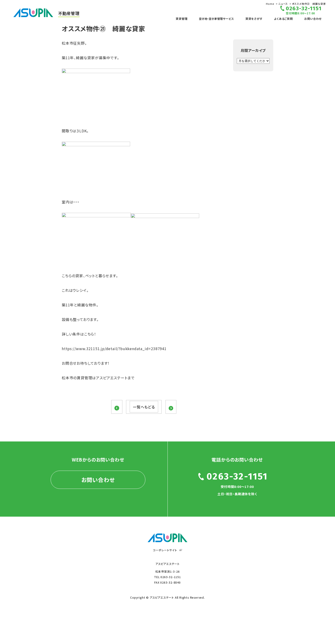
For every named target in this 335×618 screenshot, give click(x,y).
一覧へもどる (144, 407)
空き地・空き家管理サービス (216, 19)
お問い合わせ (313, 19)
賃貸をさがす (254, 19)
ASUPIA (167, 537)
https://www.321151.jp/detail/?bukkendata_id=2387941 (114, 348)
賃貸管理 (181, 19)
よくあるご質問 (283, 19)
